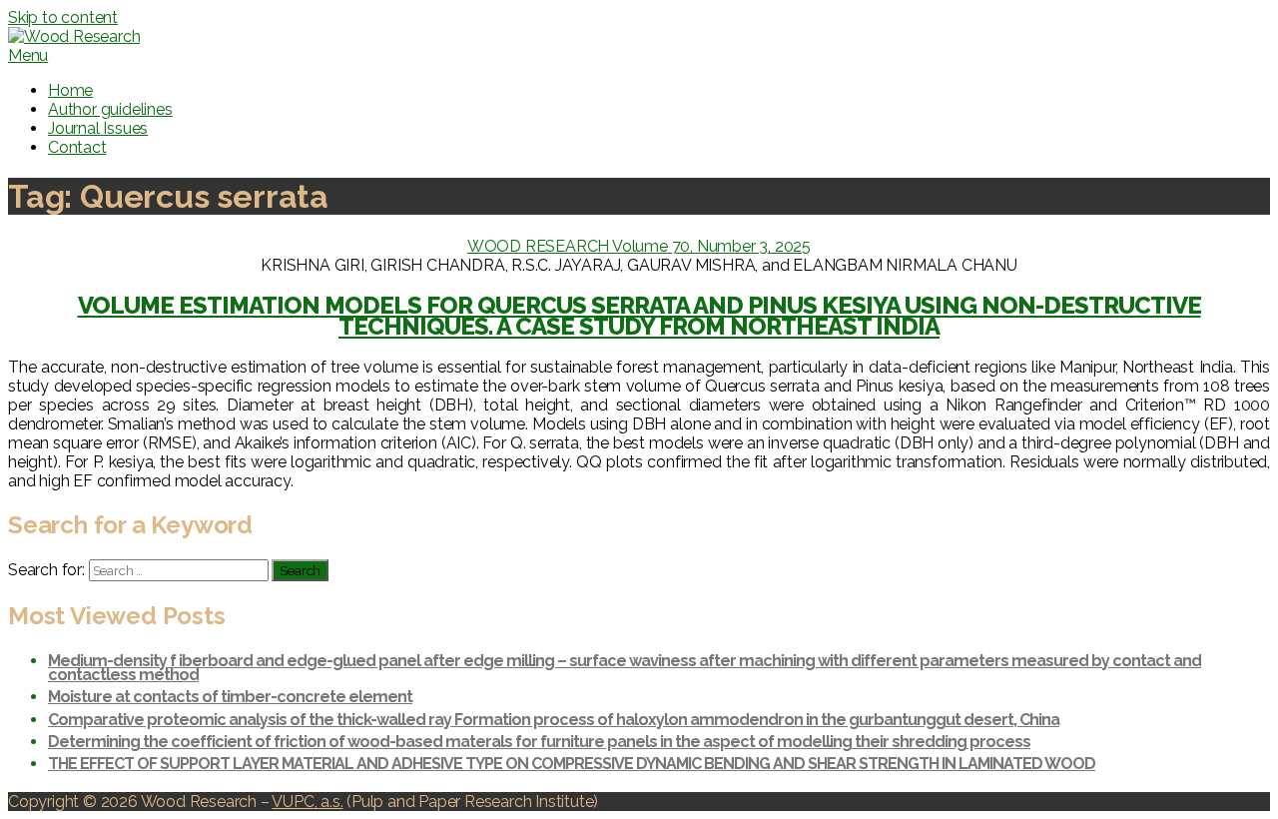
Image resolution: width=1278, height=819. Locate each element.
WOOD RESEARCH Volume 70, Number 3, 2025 (639, 246)
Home (70, 90)
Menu (28, 55)
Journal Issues (98, 128)
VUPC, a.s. (307, 801)
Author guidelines (110, 109)
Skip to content (63, 17)
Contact (77, 147)
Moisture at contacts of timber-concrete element (230, 696)
